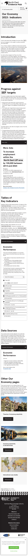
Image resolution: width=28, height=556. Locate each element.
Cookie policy (14, 528)
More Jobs (4, 142)
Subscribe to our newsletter (14, 515)
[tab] (14, 142)
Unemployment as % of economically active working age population (15, 308)
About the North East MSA (14, 517)
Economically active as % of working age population (14, 301)
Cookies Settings (13, 551)
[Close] (25, 539)
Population (7, 290)
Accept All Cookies (14, 547)
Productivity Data (7, 368)
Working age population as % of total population (16, 296)
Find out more (8, 419)
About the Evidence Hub (14, 513)
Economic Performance (7, 241)
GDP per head (8, 285)
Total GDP (7, 280)
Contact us (14, 519)
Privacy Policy (14, 526)
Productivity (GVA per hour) (11, 313)
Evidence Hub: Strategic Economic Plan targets (13, 187)
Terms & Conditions (14, 525)
